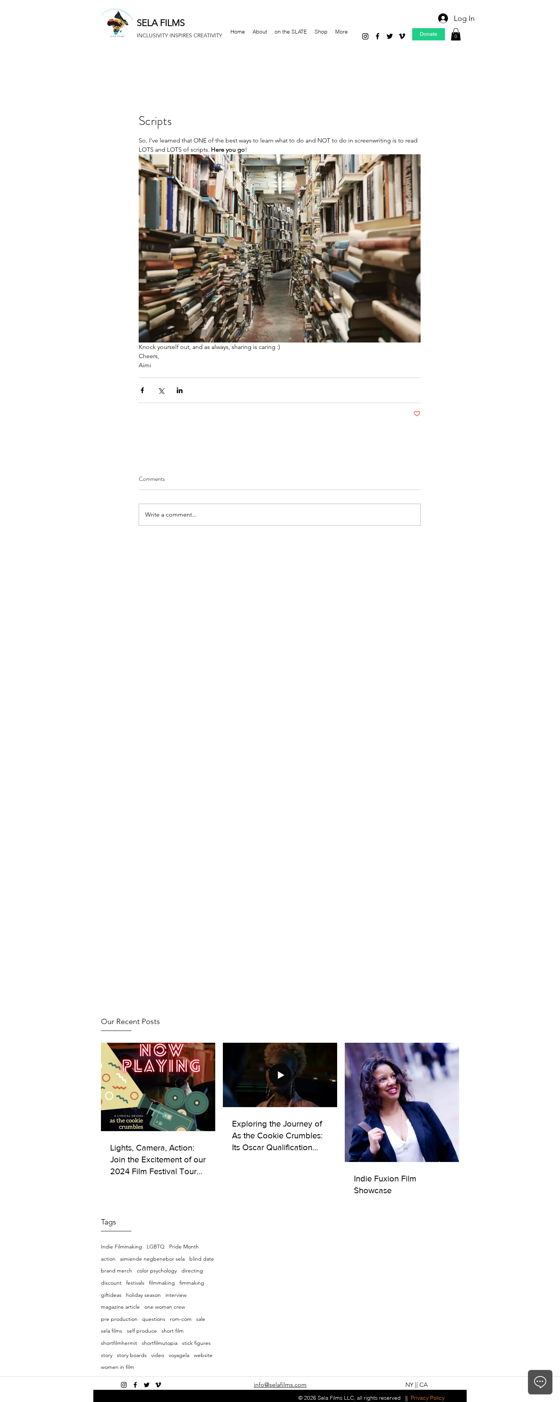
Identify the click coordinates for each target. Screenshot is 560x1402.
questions (153, 1319)
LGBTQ (156, 1246)
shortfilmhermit (119, 1343)
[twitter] (390, 36)
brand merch (116, 1270)
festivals (135, 1282)
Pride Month (184, 1246)
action (108, 1258)
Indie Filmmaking (121, 1246)
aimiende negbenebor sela (152, 1258)
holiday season (143, 1295)
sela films (111, 1330)
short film (173, 1330)
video (157, 1355)
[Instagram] (365, 36)
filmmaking (162, 1282)
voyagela (179, 1355)
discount (111, 1282)
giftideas (111, 1295)
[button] (456, 34)
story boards (132, 1355)
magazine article (120, 1306)
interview (176, 1295)
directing (192, 1270)
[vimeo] (402, 36)
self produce (142, 1330)
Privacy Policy (428, 1397)
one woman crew (164, 1306)
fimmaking (191, 1282)
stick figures (196, 1343)
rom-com (181, 1319)
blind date (201, 1258)
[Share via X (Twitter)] (161, 390)
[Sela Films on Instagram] (124, 1385)
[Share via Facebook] (142, 390)
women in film (117, 1367)
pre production (119, 1319)
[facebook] (377, 36)
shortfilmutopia (160, 1343)
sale (200, 1319)
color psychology (157, 1270)
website (203, 1355)
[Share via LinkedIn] (179, 390)
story (106, 1355)
